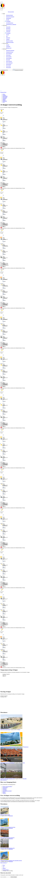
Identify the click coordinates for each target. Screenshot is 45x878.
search (1, 70)
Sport (19, 729)
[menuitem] (24, 19)
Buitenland (11, 815)
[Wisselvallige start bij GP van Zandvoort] (11, 761)
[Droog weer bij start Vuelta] (11, 728)
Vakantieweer (26, 746)
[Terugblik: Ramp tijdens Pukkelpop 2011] (11, 777)
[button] (22, 129)
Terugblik (24, 778)
